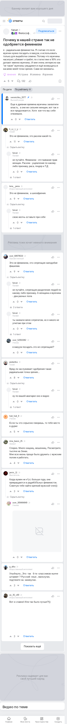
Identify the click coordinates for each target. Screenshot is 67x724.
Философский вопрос (25, 33)
